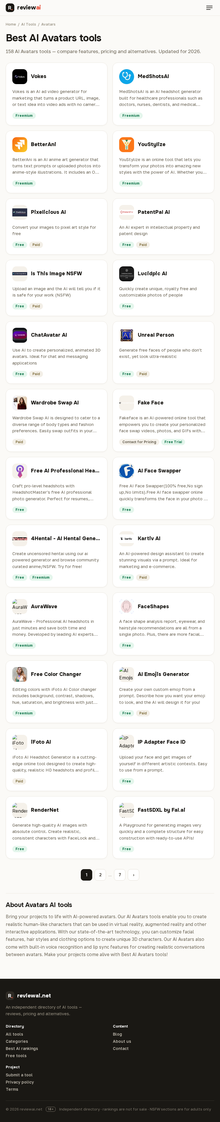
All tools (14, 1034)
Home (11, 24)
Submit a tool (19, 1075)
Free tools (16, 1056)
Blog (117, 1034)
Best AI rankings (22, 1049)
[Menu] (209, 7)
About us (122, 1041)
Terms (12, 1089)
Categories (17, 1041)
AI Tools (28, 24)
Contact (121, 1049)
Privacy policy (20, 1082)
